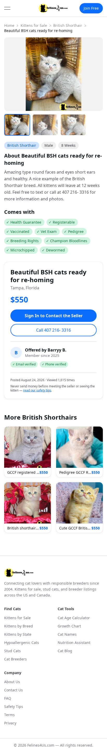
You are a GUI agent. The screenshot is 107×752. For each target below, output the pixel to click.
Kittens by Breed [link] (18, 626)
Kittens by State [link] (17, 634)
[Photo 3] (73, 125)
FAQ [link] (7, 698)
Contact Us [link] (13, 690)
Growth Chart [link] (69, 626)
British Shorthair (67, 25)
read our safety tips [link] (37, 390)
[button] (27, 452)
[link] (53, 8)
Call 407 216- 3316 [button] (53, 330)
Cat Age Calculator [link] (74, 617)
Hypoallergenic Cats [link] (21, 642)
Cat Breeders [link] (15, 659)
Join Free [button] (91, 8)
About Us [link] (12, 681)
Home (9, 25)
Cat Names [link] (67, 634)
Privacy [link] (10, 723)
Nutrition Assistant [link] (74, 642)
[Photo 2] (45, 125)
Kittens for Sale (34, 25)
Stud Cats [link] (12, 650)
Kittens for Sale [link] (17, 617)
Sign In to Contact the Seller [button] (54, 315)
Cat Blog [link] (65, 650)
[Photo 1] (17, 125)
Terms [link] (9, 714)
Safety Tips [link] (13, 706)
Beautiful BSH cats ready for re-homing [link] (38, 30)
